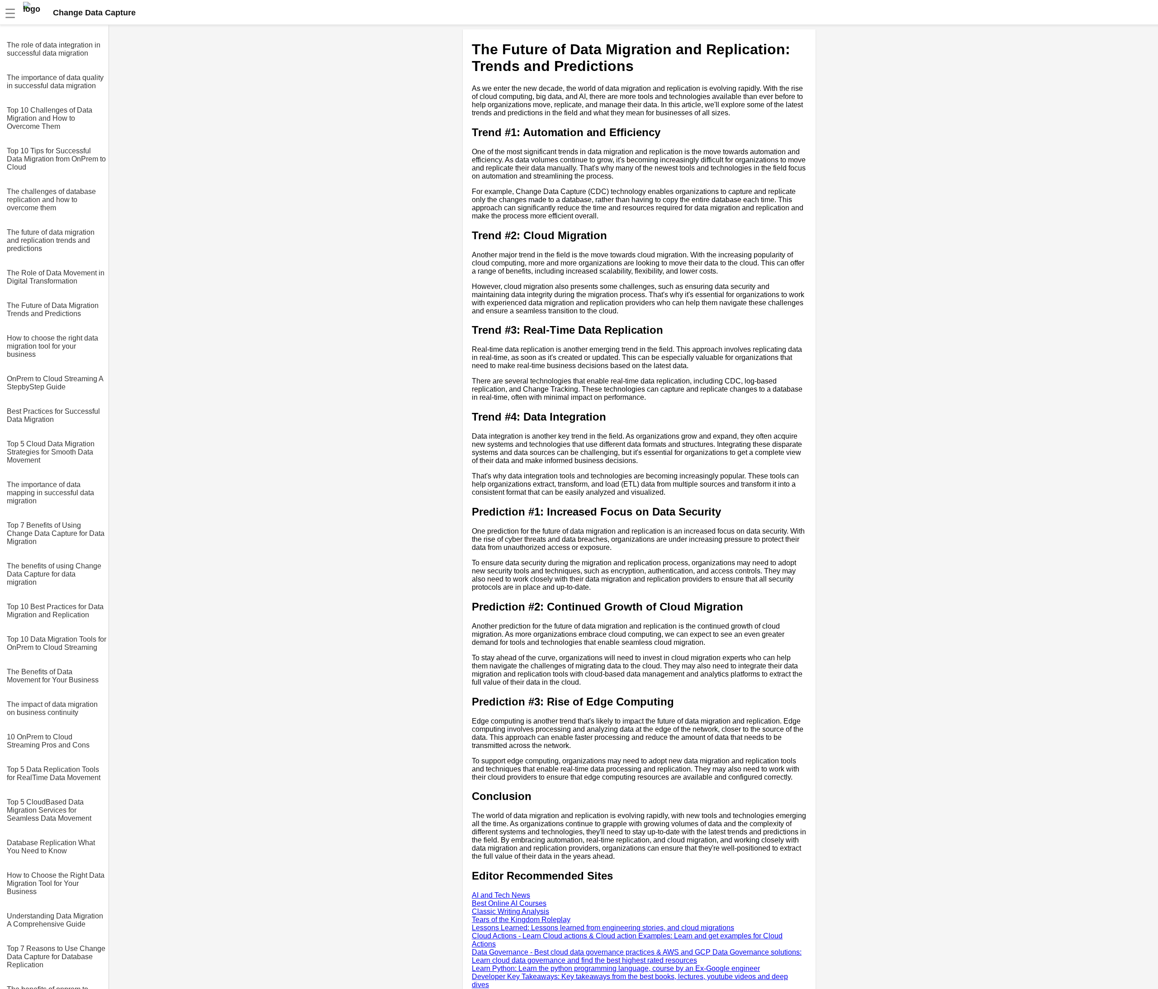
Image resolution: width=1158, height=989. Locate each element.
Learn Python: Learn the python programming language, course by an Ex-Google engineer (616, 968)
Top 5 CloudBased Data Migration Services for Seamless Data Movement (49, 810)
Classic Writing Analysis (510, 911)
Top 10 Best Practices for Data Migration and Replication (55, 611)
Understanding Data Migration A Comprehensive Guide (55, 920)
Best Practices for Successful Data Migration (53, 415)
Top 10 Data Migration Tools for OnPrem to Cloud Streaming (56, 643)
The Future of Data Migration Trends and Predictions (53, 309)
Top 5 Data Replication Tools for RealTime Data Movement (53, 773)
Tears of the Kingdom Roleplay (521, 919)
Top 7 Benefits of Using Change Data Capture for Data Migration (55, 533)
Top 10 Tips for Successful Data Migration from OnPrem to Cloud (56, 159)
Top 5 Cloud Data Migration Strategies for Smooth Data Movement (51, 452)
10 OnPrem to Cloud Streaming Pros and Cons (48, 741)
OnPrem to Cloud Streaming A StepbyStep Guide (55, 383)
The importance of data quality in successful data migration (55, 82)
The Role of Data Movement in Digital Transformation (55, 277)
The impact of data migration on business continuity (52, 708)
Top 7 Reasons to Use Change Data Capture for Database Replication (56, 957)
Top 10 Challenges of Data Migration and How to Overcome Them (49, 118)
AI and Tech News (501, 895)
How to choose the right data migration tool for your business (52, 346)
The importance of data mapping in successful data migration (50, 493)
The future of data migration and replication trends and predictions (51, 240)
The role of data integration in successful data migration (53, 49)
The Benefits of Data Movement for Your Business (53, 676)
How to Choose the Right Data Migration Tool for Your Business (55, 883)
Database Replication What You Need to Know (51, 847)
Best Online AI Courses (509, 903)
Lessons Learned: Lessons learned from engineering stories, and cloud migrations (603, 928)
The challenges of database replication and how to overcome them (51, 200)
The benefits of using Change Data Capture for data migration (54, 574)
